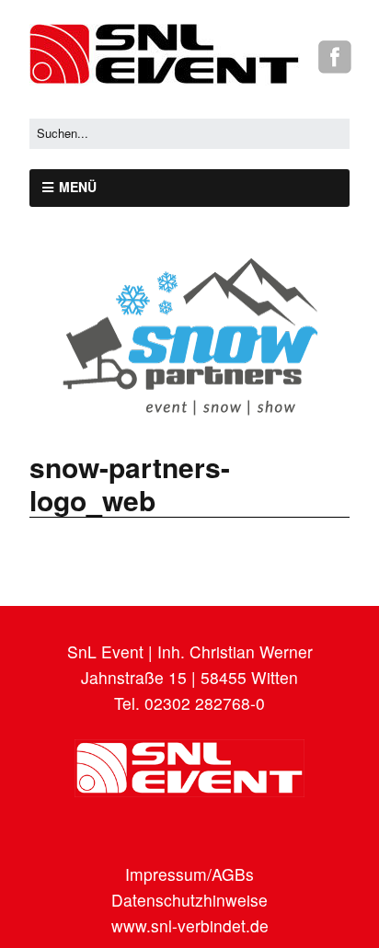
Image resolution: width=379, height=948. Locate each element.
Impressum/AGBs (189, 873)
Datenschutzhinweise (189, 899)
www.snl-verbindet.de (190, 925)
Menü (78, 186)
